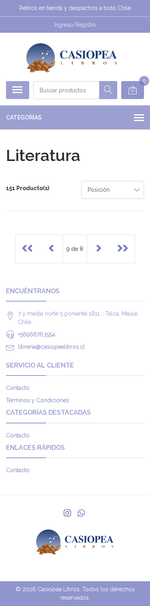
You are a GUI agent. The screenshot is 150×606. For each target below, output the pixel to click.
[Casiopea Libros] (71, 57)
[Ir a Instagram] (67, 513)
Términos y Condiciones (37, 400)
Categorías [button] (24, 117)
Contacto (18, 388)
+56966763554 (36, 334)
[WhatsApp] (81, 513)
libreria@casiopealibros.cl (51, 347)
